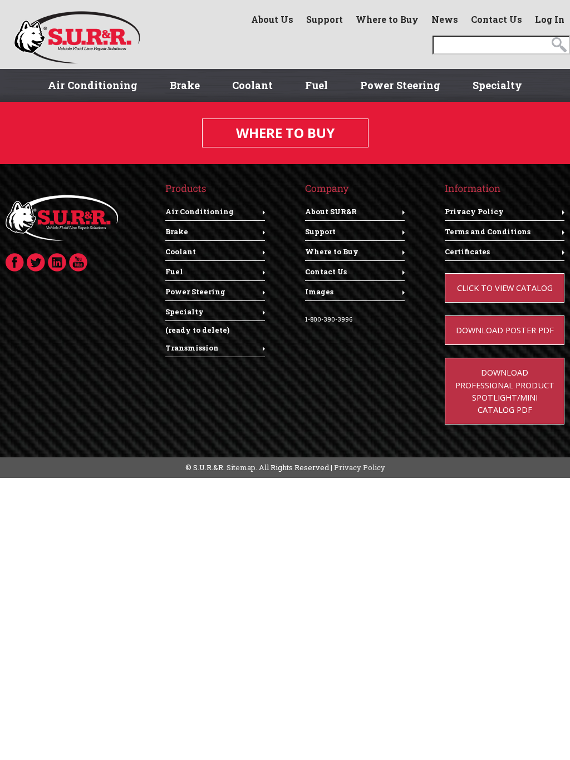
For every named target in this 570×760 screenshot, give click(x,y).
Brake (185, 85)
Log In (549, 19)
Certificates (467, 251)
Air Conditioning (92, 85)
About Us (272, 19)
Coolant (252, 85)
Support (324, 19)
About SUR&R (331, 211)
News (444, 19)
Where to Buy (387, 19)
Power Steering (400, 85)
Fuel (316, 85)
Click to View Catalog (505, 287)
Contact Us (496, 19)
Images (319, 292)
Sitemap (241, 467)
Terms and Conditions (487, 231)
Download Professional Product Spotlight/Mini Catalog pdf (504, 391)
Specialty (497, 85)
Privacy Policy (474, 211)
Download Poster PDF (505, 329)
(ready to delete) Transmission (197, 339)
